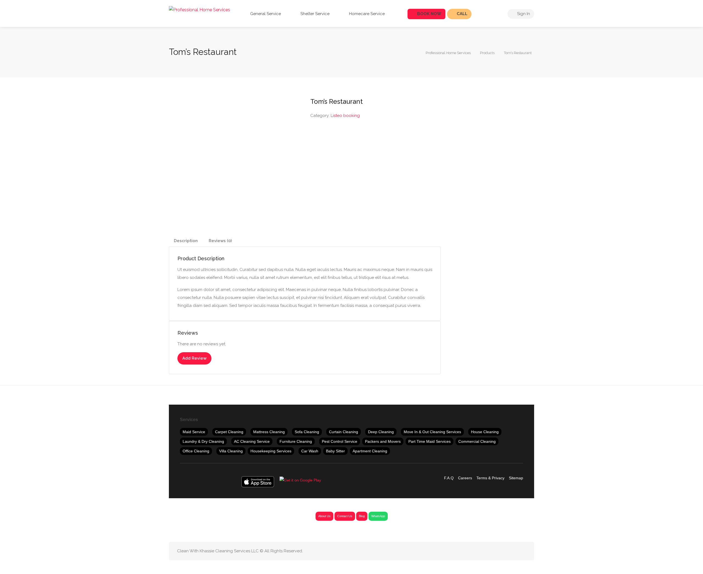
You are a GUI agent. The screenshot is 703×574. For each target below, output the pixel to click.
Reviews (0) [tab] (220, 240)
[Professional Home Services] (199, 9)
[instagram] (504, 551)
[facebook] (477, 551)
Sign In (523, 13)
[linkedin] (495, 551)
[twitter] (486, 551)
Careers (465, 478)
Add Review (194, 358)
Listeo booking (345, 115)
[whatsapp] (522, 551)
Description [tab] (186, 240)
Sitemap (516, 478)
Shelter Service (314, 13)
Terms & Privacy (490, 478)
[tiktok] (513, 551)
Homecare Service (366, 13)
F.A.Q (449, 478)
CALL (461, 13)
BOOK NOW (428, 13)
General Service (265, 13)
